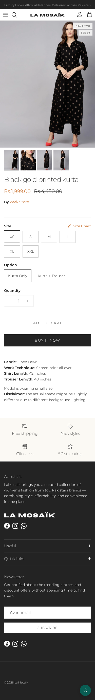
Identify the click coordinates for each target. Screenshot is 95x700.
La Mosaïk (21, 682)
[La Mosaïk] (47, 14)
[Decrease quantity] (8, 301)
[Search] (16, 14)
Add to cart (47, 323)
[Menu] (5, 14)
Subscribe (47, 628)
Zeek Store (19, 202)
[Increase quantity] (28, 301)
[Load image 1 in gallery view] (47, 84)
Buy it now (47, 340)
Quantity (12, 290)
